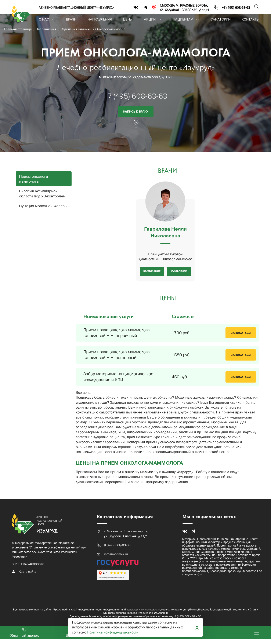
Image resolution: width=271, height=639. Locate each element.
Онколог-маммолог (110, 29)
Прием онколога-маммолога (34, 179)
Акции (150, 19)
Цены (128, 19)
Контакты (250, 19)
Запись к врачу (135, 111)
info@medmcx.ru (116, 554)
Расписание (151, 271)
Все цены (83, 392)
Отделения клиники (76, 29)
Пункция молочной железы (43, 206)
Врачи (71, 19)
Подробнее (179, 271)
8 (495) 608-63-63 (117, 545)
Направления (100, 19)
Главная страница (18, 29)
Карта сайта (27, 572)
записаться (241, 333)
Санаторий (220, 19)
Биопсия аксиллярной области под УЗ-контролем (42, 193)
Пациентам (183, 19)
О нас (44, 19)
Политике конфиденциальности (112, 632)
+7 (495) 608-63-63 (135, 96)
